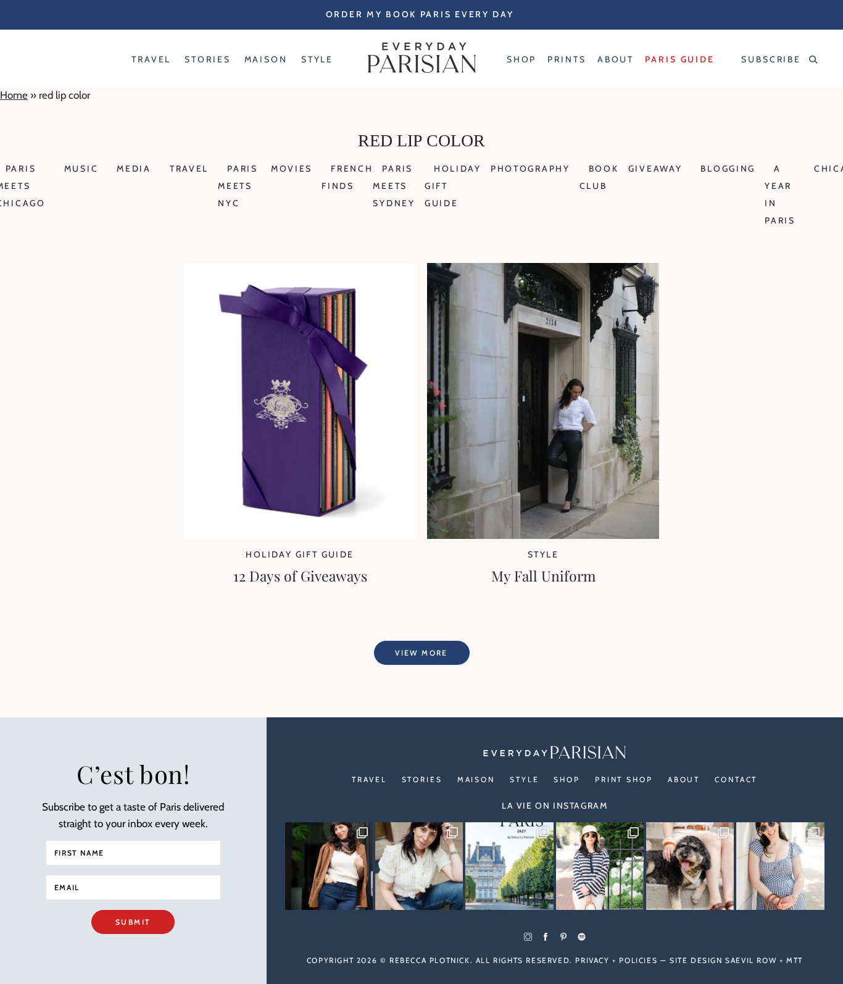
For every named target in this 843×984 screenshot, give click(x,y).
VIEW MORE (421, 652)
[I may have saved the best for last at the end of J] (690, 866)
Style (543, 554)
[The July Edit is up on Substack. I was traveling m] (780, 866)
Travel (189, 168)
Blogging (727, 168)
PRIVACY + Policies (616, 960)
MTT (794, 960)
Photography (530, 168)
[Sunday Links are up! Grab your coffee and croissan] (419, 866)
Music (81, 168)
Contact (736, 779)
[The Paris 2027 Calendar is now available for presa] (509, 866)
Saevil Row (750, 960)
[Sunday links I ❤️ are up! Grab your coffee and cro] (600, 866)
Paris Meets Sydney (394, 186)
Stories (422, 779)
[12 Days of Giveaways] (300, 535)
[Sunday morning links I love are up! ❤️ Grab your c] (329, 866)
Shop (567, 779)
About (684, 779)
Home (14, 95)
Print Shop (624, 779)
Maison (476, 779)
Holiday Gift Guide (300, 554)
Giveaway (655, 168)
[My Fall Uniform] (543, 535)
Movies (291, 168)
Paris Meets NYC (238, 186)
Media (134, 168)
